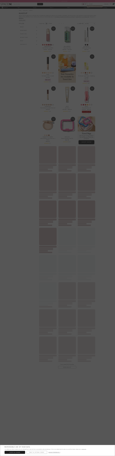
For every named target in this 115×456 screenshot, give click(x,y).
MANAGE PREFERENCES (54, 452)
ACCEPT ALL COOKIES (15, 452)
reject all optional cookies (37, 452)
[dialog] (57, 450)
